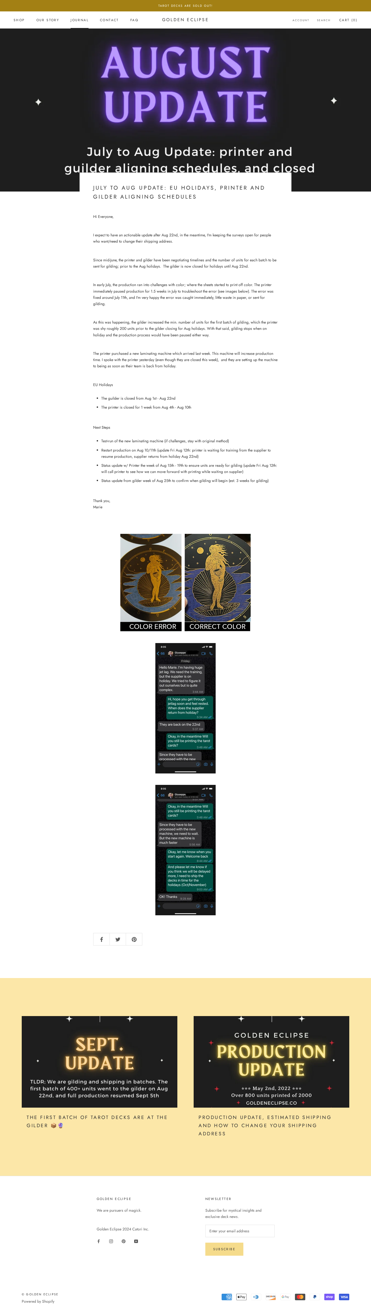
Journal (80, 20)
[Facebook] (98, 1241)
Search (324, 20)
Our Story (47, 20)
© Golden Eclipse (40, 1294)
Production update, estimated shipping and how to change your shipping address (265, 1125)
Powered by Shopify (38, 1301)
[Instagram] (111, 1241)
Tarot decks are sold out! (185, 6)
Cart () (348, 20)
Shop (19, 20)
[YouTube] (136, 1241)
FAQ (134, 20)
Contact (109, 20)
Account (301, 20)
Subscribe (224, 1249)
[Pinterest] (123, 1241)
